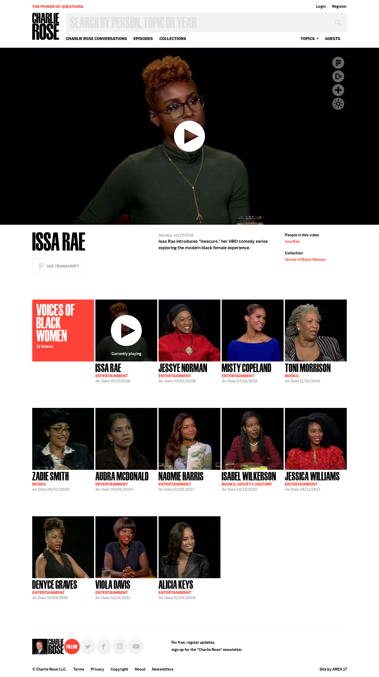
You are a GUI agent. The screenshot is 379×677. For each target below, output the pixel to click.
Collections (172, 38)
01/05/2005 (177, 589)
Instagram (120, 646)
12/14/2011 (112, 589)
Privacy (97, 669)
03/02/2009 (183, 372)
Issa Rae (292, 241)
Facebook (104, 646)
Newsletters (163, 669)
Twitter (88, 646)
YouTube (136, 646)
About (140, 669)
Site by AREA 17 (333, 669)
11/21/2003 (308, 372)
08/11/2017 (312, 481)
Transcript (338, 63)
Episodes (143, 38)
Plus (338, 90)
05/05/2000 (122, 481)
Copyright (119, 669)
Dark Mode (338, 104)
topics (308, 38)
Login (321, 6)
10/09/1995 (54, 589)
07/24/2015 (246, 372)
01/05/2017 (181, 481)
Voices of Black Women (305, 259)
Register (339, 6)
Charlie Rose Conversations (96, 38)
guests (332, 38)
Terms (78, 669)
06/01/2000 (51, 481)
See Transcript (63, 266)
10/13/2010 (249, 481)
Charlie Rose (46, 27)
